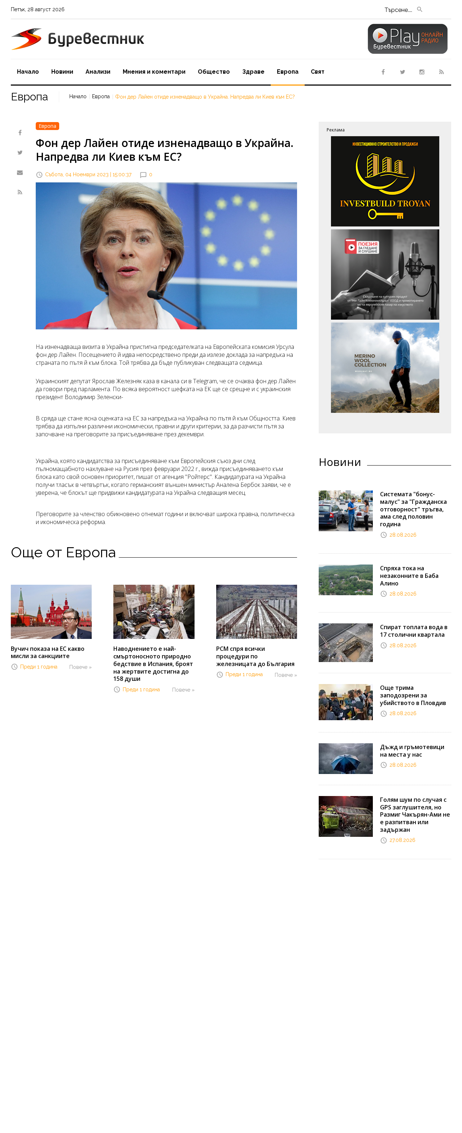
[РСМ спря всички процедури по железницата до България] (256, 611)
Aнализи (98, 71)
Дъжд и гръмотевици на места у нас (412, 750)
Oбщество (214, 71)
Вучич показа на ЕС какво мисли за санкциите (47, 652)
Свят (317, 71)
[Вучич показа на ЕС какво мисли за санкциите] (51, 611)
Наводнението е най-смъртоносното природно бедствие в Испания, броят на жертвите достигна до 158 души (153, 664)
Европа (287, 71)
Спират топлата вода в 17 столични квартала (414, 631)
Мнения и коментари (154, 71)
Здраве (253, 71)
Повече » (80, 667)
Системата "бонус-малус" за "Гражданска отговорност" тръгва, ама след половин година (413, 509)
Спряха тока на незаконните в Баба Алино (409, 575)
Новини (62, 71)
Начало (28, 71)
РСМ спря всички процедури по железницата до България (255, 656)
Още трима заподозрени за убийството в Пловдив (413, 695)
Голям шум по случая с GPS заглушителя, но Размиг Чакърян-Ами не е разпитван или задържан (415, 815)
